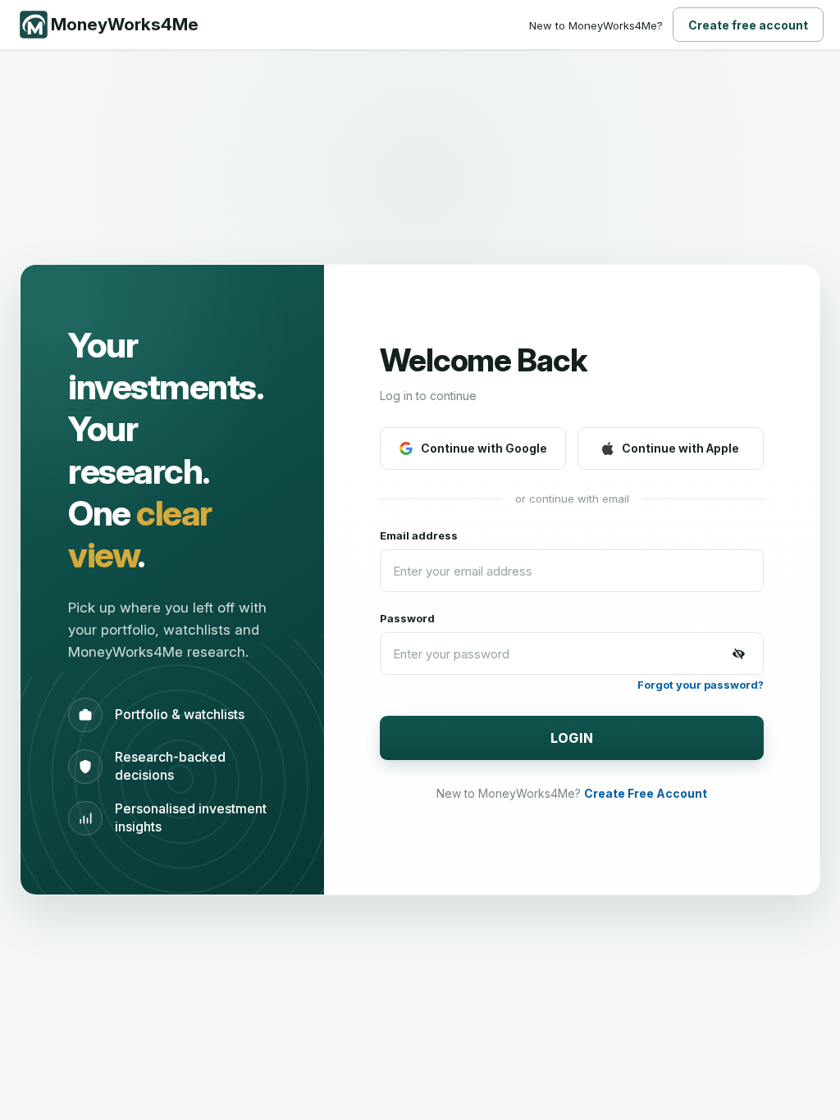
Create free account (748, 25)
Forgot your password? (700, 684)
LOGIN (572, 738)
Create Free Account (645, 793)
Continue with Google (484, 448)
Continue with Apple (680, 448)
